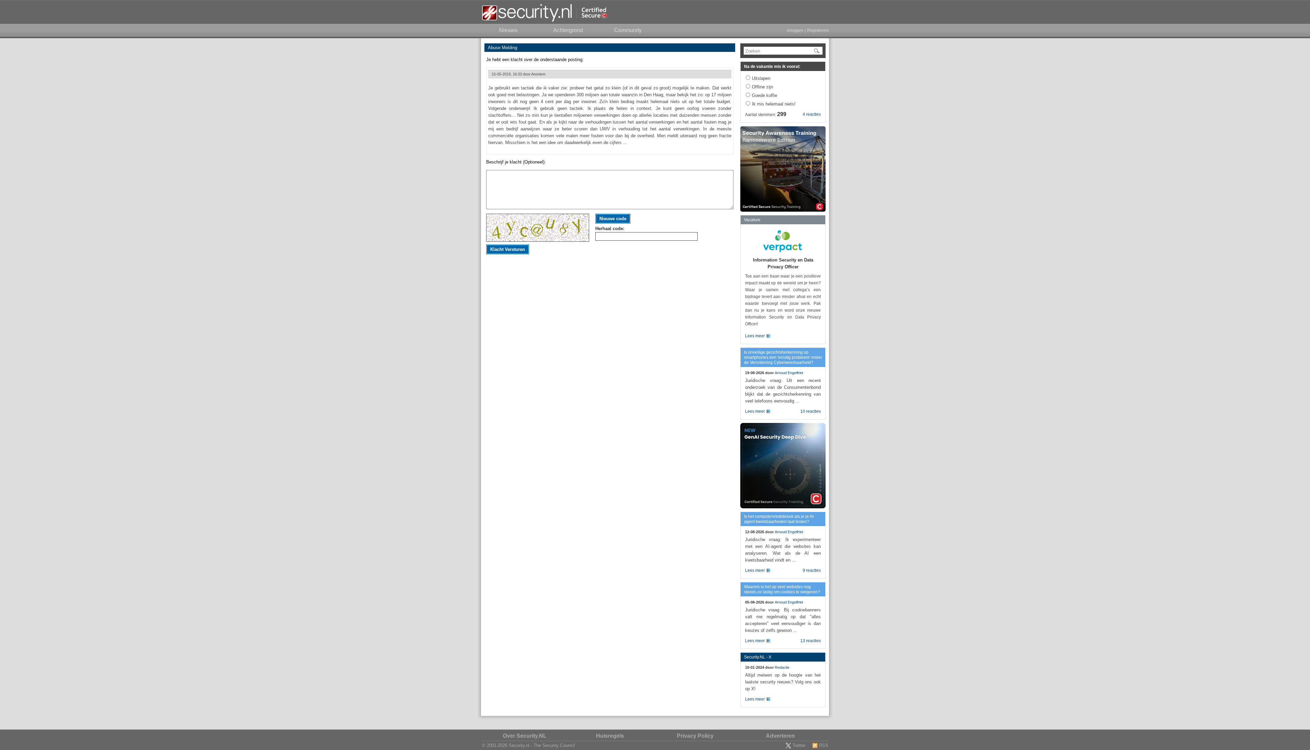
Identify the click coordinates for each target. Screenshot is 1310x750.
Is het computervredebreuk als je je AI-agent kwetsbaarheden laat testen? (779, 519)
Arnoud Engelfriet (789, 373)
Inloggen (795, 30)
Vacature (752, 219)
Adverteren (780, 736)
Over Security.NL (525, 736)
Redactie (782, 667)
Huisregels (610, 736)
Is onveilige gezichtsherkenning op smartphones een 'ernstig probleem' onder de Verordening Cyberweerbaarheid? (783, 357)
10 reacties (810, 411)
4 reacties (812, 114)
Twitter (798, 745)
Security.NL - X (757, 657)
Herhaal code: (609, 228)
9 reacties (812, 570)
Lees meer (755, 336)
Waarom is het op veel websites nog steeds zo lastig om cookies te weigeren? (782, 589)
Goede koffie (764, 95)
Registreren (818, 30)
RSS (823, 745)
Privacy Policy (695, 736)
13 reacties (810, 640)
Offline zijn (762, 86)
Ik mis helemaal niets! (774, 104)
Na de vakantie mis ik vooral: (772, 66)
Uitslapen (761, 78)
